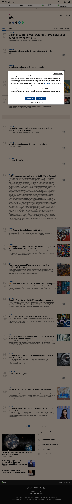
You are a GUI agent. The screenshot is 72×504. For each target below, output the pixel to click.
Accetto (41, 98)
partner (59, 88)
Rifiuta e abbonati (58, 73)
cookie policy (46, 83)
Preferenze (30, 98)
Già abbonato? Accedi (36, 102)
